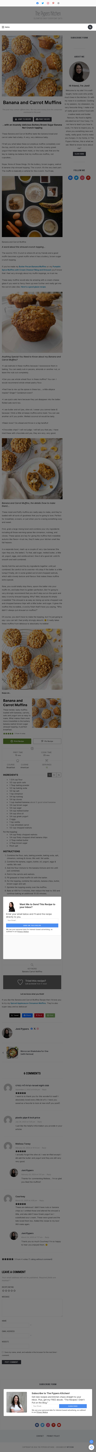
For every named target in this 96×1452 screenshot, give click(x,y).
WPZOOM (70, 1447)
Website (5, 1342)
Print (51, 1015)
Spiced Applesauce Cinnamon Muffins (28, 1003)
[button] (6, 27)
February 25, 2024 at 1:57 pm (32, 1174)
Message (5, 1297)
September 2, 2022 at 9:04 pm (27, 1090)
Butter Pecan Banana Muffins (32, 266)
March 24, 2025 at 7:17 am (31, 1237)
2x (54, 775)
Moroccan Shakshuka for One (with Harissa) (34, 1052)
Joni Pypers (22, 1028)
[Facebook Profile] (32, 1029)
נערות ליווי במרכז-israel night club (32, 1085)
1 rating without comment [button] (40, 1259)
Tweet (16, 1015)
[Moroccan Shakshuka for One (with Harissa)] (12, 1052)
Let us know (30, 983)
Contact (40, 1436)
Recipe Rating (8, 1287)
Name (4, 1321)
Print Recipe (44, 119)
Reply (44, 1090)
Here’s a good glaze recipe (33, 287)
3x (59, 775)
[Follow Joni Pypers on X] (35, 1029)
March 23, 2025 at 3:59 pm (26, 1200)
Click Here (79, 154)
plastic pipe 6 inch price (27, 1117)
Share (28, 1015)
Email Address (8, 1331)
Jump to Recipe (24, 119)
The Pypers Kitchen (48, 13)
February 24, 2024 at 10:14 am (27, 1148)
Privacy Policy (53, 1436)
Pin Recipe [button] (48, 741)
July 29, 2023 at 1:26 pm (25, 1122)
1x (50, 775)
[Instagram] (38, 1029)
